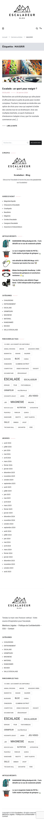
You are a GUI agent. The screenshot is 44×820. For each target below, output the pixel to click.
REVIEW (7, 326)
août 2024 (7, 531)
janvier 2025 (8, 513)
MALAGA (31, 402)
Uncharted (21, 427)
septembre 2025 (9, 483)
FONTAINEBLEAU (26, 385)
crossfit (36, 368)
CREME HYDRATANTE (22, 368)
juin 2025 (7, 494)
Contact (11, 629)
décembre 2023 (9, 560)
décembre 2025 (9, 472)
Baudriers (7, 212)
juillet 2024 (8, 535)
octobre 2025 (8, 480)
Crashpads (8, 208)
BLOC (17, 359)
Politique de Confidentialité (29, 625)
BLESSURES (7, 359)
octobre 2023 (8, 568)
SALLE (6, 422)
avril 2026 (7, 458)
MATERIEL (7, 319)
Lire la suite (12, 126)
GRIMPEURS (8, 311)
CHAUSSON (8, 364)
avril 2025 (7, 502)
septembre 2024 (9, 527)
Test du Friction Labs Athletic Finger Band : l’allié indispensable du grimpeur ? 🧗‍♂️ (26, 282)
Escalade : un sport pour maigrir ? (19, 89)
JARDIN (22, 396)
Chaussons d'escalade (12, 205)
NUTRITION (21, 408)
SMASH (15, 422)
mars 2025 (8, 505)
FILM (15, 385)
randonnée (7, 417)
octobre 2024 (8, 524)
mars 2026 (8, 461)
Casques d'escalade (11, 223)
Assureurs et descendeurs (13, 227)
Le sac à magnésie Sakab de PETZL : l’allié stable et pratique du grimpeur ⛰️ (26, 252)
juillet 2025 (8, 491)
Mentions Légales (9, 625)
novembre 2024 (9, 520)
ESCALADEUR (30, 379)
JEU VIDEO (33, 396)
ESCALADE (6, 92)
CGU (4, 629)
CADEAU (26, 359)
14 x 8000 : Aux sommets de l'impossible (17, 344)
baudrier (27, 353)
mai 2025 (7, 498)
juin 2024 (7, 538)
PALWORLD (7, 412)
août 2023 (7, 571)
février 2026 (8, 465)
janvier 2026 (8, 469)
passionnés (37, 180)
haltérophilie (22, 390)
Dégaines (7, 216)
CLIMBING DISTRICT (22, 364)
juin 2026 (7, 450)
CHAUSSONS (8, 300)
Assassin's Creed (33, 349)
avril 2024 (7, 546)
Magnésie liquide (10, 201)
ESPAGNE (6, 385)
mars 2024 (8, 549)
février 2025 (8, 509)
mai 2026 (7, 454)
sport (24, 422)
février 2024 (8, 553)
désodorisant (22, 373)
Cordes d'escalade (10, 219)
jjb (5, 402)
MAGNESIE (8, 315)
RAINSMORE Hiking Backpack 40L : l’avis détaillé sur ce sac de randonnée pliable (27, 242)
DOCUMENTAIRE (8, 373)
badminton (7, 353)
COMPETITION (8, 368)
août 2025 (7, 487)
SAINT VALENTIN (30, 417)
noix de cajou (8, 408)
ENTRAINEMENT (10, 304)
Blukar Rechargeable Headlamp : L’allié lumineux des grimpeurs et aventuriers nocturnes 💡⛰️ (26, 272)
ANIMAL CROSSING (9, 349)
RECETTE (18, 417)
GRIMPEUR (9, 390)
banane (17, 353)
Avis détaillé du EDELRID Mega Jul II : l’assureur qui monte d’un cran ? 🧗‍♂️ (25, 262)
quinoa (26, 412)
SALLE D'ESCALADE (11, 330)
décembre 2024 (9, 516)
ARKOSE (21, 349)
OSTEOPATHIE (34, 408)
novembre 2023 (9, 564)
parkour (17, 412)
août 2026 (7, 443)
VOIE (30, 427)
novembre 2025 (9, 476)
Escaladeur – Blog (22, 175)
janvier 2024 (8, 557)
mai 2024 (7, 542)
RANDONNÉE (8, 322)
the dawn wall (9, 427)
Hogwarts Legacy (10, 396)
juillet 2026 (8, 447)
